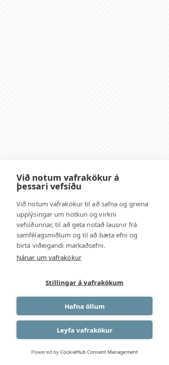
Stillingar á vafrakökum (85, 282)
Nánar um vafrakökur (48, 257)
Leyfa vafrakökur (85, 330)
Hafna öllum (85, 306)
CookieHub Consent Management (99, 352)
